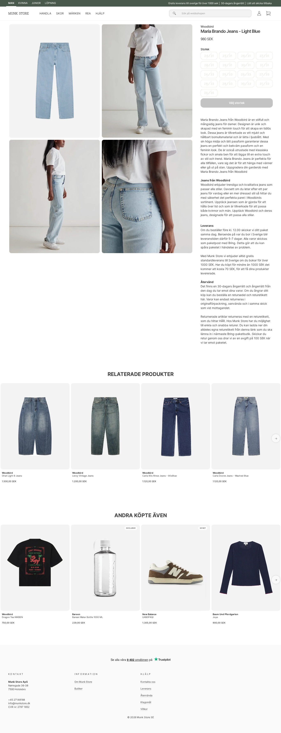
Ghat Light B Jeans (12, 475)
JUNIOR (36, 3)
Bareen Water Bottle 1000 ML (87, 617)
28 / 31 (209, 65)
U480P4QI (147, 617)
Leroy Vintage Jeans (83, 475)
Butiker (78, 688)
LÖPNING (50, 3)
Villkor (143, 709)
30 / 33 (246, 83)
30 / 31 (246, 65)
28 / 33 (209, 83)
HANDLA (45, 13)
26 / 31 (246, 56)
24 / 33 (209, 74)
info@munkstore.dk (19, 703)
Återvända (146, 695)
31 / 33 (264, 83)
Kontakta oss (147, 681)
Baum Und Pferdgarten (225, 614)
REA (88, 13)
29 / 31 (227, 65)
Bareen (76, 614)
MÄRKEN (74, 13)
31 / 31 (264, 65)
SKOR (60, 13)
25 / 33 (227, 74)
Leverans (145, 688)
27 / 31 (264, 56)
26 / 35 (209, 93)
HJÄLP (100, 13)
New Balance (149, 614)
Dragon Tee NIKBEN (12, 617)
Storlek (205, 49)
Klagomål (145, 702)
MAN (11, 3)
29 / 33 (227, 83)
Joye (215, 617)
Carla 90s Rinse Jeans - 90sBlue (159, 475)
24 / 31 (209, 56)
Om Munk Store (83, 681)
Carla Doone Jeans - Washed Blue (230, 475)
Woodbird (207, 26)
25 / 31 (227, 56)
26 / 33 (246, 74)
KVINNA (23, 3)
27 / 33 (264, 74)
